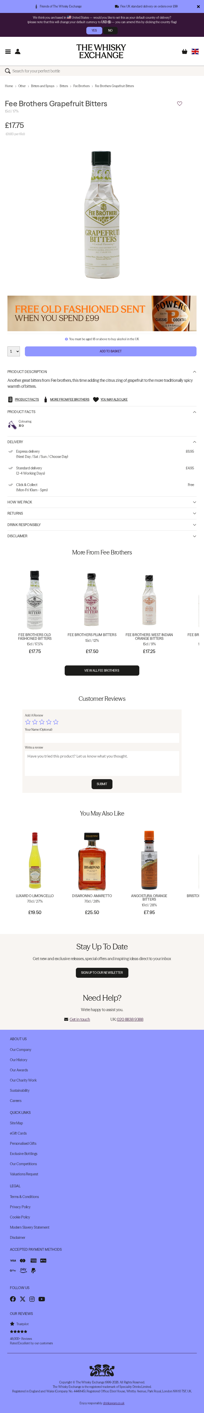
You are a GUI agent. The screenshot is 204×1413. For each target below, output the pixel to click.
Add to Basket (111, 351)
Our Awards (19, 1070)
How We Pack (19, 502)
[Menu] (8, 51)
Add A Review (34, 715)
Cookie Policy (20, 1217)
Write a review (34, 747)
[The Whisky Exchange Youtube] (41, 1299)
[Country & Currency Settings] (195, 51)
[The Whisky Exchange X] (23, 1299)
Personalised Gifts (23, 1143)
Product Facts (21, 412)
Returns (15, 513)
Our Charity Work (23, 1080)
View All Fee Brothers (102, 670)
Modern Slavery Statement (30, 1227)
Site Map (16, 1123)
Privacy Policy (20, 1207)
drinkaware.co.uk (113, 1403)
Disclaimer (17, 536)
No (110, 30)
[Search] (9, 71)
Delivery (15, 442)
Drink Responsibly (24, 525)
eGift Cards (18, 1133)
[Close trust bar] (198, 6)
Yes (94, 30)
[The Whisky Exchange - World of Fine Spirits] (101, 51)
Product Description (27, 372)
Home (9, 86)
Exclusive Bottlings (23, 1153)
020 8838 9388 (130, 1019)
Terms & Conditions (24, 1197)
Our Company (20, 1049)
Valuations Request (24, 1174)
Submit (102, 784)
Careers (15, 1100)
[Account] (17, 51)
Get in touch (80, 1019)
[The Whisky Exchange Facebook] (13, 1299)
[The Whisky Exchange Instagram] (32, 1299)
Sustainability (20, 1090)
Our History (18, 1060)
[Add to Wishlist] (179, 103)
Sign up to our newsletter (102, 973)
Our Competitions (23, 1164)
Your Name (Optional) (38, 729)
